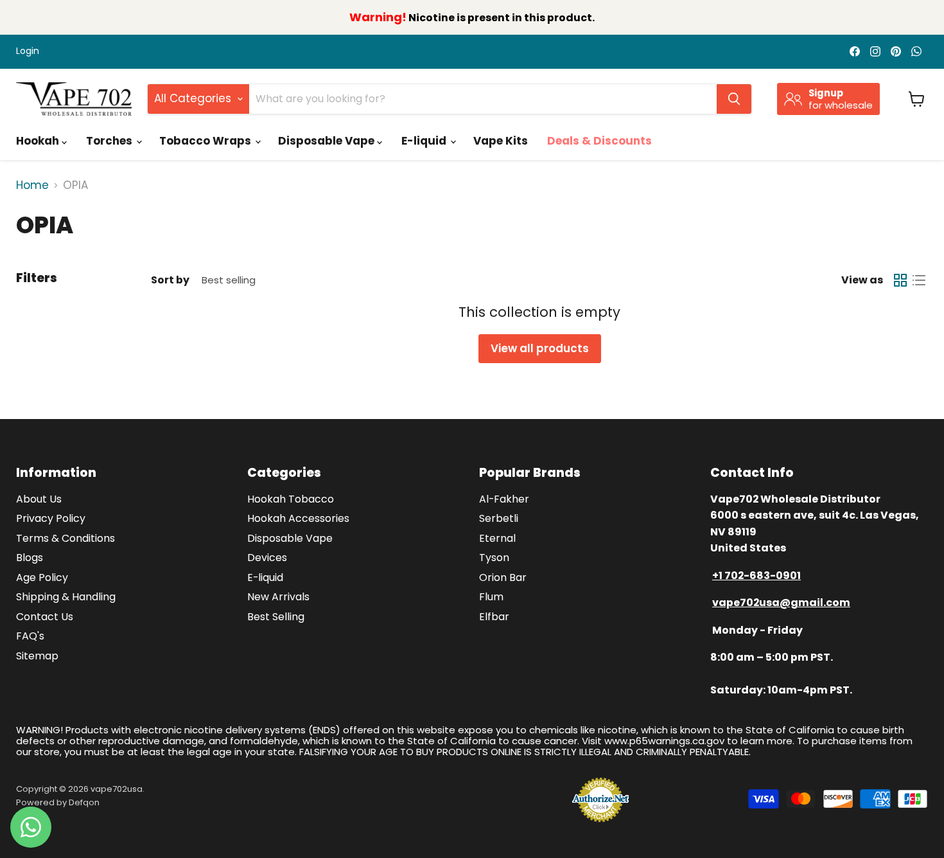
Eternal (497, 538)
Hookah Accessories (298, 518)
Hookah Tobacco (290, 499)
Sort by (170, 280)
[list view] (919, 280)
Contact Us (44, 616)
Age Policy (42, 577)
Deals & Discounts (599, 140)
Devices (267, 557)
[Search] (734, 99)
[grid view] (900, 280)
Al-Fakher (504, 499)
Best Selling (275, 616)
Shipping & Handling (66, 596)
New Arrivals (278, 596)
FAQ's (30, 636)
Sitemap (37, 655)
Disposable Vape (327, 140)
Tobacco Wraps (206, 140)
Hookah (39, 140)
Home (32, 185)
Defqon (84, 802)
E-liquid (425, 140)
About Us (39, 499)
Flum (491, 596)
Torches (110, 140)
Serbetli (498, 518)
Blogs (29, 557)
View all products (540, 348)
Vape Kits (500, 140)
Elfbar (494, 616)
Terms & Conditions (65, 538)
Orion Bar (503, 577)
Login (27, 51)
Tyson (494, 557)
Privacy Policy (50, 518)
